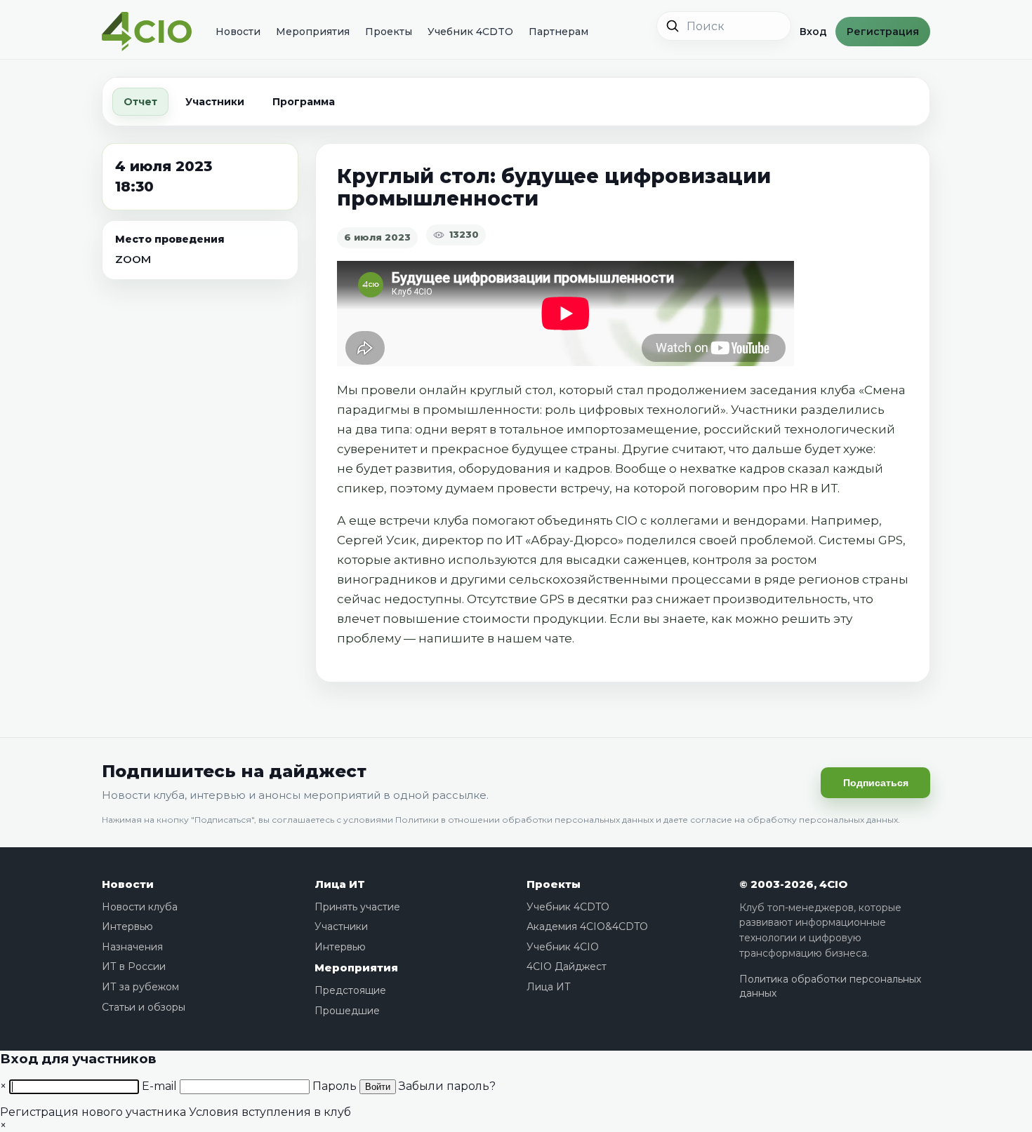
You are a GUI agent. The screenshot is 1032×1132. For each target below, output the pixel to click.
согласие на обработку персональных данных (794, 819)
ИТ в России (134, 966)
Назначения (132, 947)
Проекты (388, 31)
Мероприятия (313, 31)
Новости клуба (140, 907)
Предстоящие (350, 990)
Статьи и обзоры (143, 1007)
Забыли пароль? (447, 1086)
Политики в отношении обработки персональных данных (524, 819)
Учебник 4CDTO (470, 31)
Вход (813, 31)
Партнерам (558, 31)
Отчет (140, 101)
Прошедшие (347, 1010)
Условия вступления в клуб (270, 1112)
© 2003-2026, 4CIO (793, 884)
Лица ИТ (340, 884)
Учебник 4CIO (563, 947)
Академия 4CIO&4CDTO (587, 926)
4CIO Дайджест (567, 966)
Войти (377, 1087)
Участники (214, 101)
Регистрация (883, 31)
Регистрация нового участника (93, 1112)
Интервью (127, 926)
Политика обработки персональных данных (830, 986)
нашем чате (534, 638)
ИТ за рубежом (140, 987)
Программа (303, 101)
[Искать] (673, 26)
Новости (238, 31)
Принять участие (357, 907)
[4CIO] (147, 32)
